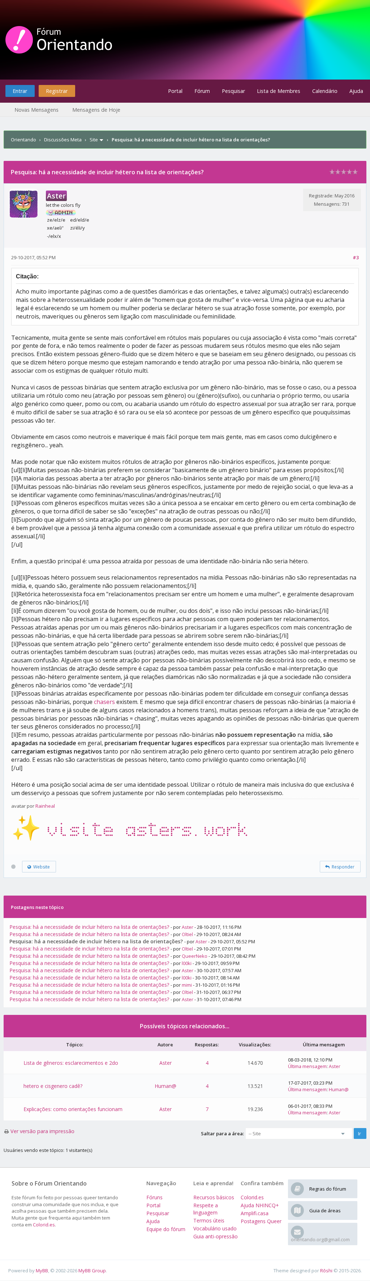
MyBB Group (92, 1270)
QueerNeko (194, 956)
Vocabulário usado (215, 1228)
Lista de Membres (278, 90)
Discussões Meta (63, 139)
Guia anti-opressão (215, 1236)
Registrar (57, 90)
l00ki (187, 963)
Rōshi (326, 1270)
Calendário (324, 90)
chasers (104, 702)
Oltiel (187, 934)
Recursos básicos (213, 1197)
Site (94, 139)
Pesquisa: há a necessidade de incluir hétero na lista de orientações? (89, 926)
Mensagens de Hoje (96, 109)
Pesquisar (233, 90)
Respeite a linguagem (205, 1209)
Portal (175, 90)
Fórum (202, 90)
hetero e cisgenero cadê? (52, 1086)
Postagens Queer (261, 1221)
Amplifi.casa (254, 1213)
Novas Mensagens (36, 109)
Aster (187, 927)
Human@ (165, 1086)
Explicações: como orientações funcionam (72, 1109)
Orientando (23, 139)
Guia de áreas (325, 1210)
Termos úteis (208, 1220)
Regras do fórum (327, 1189)
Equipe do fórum (165, 1229)
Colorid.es (44, 1224)
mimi (187, 985)
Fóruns (154, 1197)
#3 (356, 257)
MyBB (42, 1270)
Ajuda (356, 90)
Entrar (20, 90)
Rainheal (45, 806)
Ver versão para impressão (42, 1131)
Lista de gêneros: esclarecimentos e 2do (70, 1062)
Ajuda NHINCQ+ (260, 1205)
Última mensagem (307, 1066)
